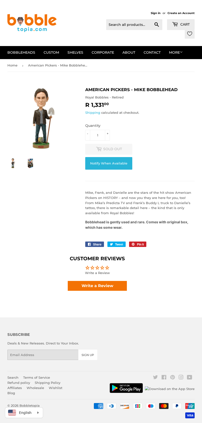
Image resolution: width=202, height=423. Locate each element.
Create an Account (181, 13)
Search (12, 377)
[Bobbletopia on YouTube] (189, 378)
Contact (152, 52)
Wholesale (35, 388)
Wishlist (55, 388)
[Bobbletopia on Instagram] (181, 378)
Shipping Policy (47, 383)
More (174, 52)
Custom (51, 52)
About (128, 52)
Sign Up (88, 355)
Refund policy (18, 383)
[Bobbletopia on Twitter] (155, 378)
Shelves (75, 52)
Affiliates (14, 388)
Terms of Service (36, 377)
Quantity (93, 125)
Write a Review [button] (97, 285)
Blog (11, 393)
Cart (184, 24)
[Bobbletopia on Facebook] (164, 378)
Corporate (103, 52)
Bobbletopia (29, 405)
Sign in (156, 13)
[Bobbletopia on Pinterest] (172, 378)
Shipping (92, 112)
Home (12, 65)
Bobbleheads (21, 52)
